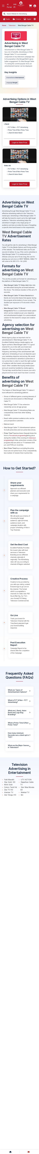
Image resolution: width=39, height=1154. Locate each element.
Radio (8, 19)
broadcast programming (18, 435)
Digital (28, 19)
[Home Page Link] (21, 4)
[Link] (30, 5)
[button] (3, 5)
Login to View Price (19, 142)
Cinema (18, 19)
